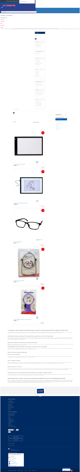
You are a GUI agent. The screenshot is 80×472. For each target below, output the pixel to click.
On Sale (2, 27)
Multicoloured (39, 63)
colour (37, 58)
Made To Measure (11, 406)
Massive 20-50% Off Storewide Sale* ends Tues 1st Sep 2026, (15, 1)
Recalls (29, 470)
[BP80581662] (14, 240)
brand (37, 41)
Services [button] (10, 404)
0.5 (38, 71)
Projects (9, 423)
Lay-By (9, 408)
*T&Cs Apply (27, 1)
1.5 (38, 75)
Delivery (9, 417)
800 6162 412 (34, 470)
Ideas (1, 23)
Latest (57, 125)
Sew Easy (39, 46)
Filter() (14, 121)
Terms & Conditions (20, 470)
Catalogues (2, 25)
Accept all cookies (66, 468)
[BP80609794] (14, 201)
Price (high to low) (59, 121)
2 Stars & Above (40, 94)
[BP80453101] (14, 279)
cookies (63, 467)
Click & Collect (39, 83)
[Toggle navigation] (1, 17)
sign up (45, 382)
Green (38, 61)
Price (37, 99)
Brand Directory (10, 425)
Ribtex (38, 45)
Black (38, 60)
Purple (38, 64)
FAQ (9, 416)
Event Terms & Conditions (12, 426)
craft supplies (47, 381)
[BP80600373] (14, 162)
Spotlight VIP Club (29, 374)
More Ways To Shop (39, 51)
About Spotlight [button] (11, 399)
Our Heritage (10, 400)
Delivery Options (38, 81)
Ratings (37, 89)
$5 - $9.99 (39, 101)
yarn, (44, 381)
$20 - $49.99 (39, 104)
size (36, 69)
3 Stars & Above (40, 93)
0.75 (38, 72)
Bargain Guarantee (11, 415)
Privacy (26, 470)
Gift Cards (2, 19)
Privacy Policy (69, 467)
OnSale (38, 53)
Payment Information (11, 414)
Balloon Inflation (10, 407)
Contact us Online (16, 436)
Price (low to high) (59, 123)
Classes (9, 409)
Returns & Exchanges (11, 413)
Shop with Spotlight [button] (12, 411)
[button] (12, 452)
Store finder (16, 439)
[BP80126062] (14, 317)
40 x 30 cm (39, 76)
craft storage (52, 381)
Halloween (2, 21)
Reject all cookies (66, 469)
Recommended (58, 119)
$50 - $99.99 (39, 105)
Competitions (10, 422)
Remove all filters (37, 35)
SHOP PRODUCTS (4, 17)
